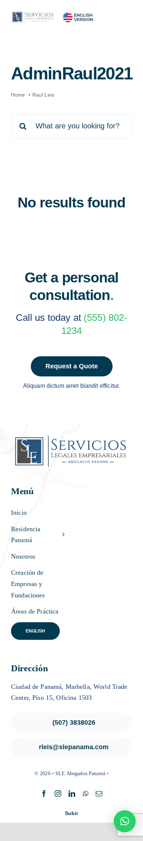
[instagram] (58, 793)
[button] (125, 821)
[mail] (99, 793)
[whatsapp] (85, 793)
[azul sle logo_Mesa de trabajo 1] (33, 12)
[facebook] (44, 793)
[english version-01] (77, 14)
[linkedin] (72, 793)
